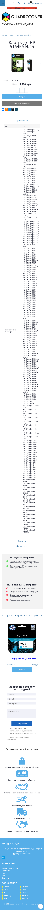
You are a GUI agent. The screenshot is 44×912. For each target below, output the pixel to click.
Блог (3, 875)
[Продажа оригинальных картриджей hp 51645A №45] (22, 63)
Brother (25, 887)
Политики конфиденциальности (23, 733)
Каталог (11, 35)
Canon (6, 887)
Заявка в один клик (22, 103)
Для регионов (22, 546)
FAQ (3, 873)
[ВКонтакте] (3, 109)
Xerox (6, 898)
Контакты (5, 878)
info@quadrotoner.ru (23, 854)
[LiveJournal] (16, 109)
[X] (12, 109)
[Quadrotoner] (22, 18)
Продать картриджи (10, 868)
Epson (6, 890)
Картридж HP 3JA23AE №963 (24, 658)
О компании (6, 871)
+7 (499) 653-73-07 (22, 851)
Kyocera (25, 898)
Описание (22, 541)
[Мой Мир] (9, 109)
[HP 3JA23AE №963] (22, 638)
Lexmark (25, 892)
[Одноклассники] (6, 109)
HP (5, 892)
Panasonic (26, 895)
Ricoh (24, 890)
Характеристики (22, 120)
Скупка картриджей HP (23, 35)
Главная (4, 35)
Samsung (7, 895)
